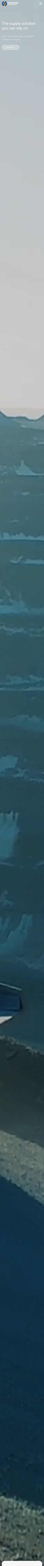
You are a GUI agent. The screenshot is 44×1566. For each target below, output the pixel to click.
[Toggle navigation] (41, 3)
